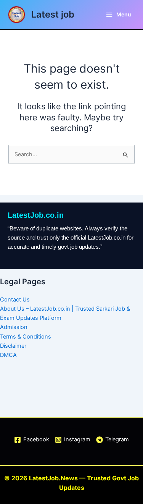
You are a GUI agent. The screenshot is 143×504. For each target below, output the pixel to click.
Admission (13, 327)
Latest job (52, 14)
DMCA (8, 355)
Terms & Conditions (25, 336)
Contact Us (15, 299)
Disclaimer (13, 345)
